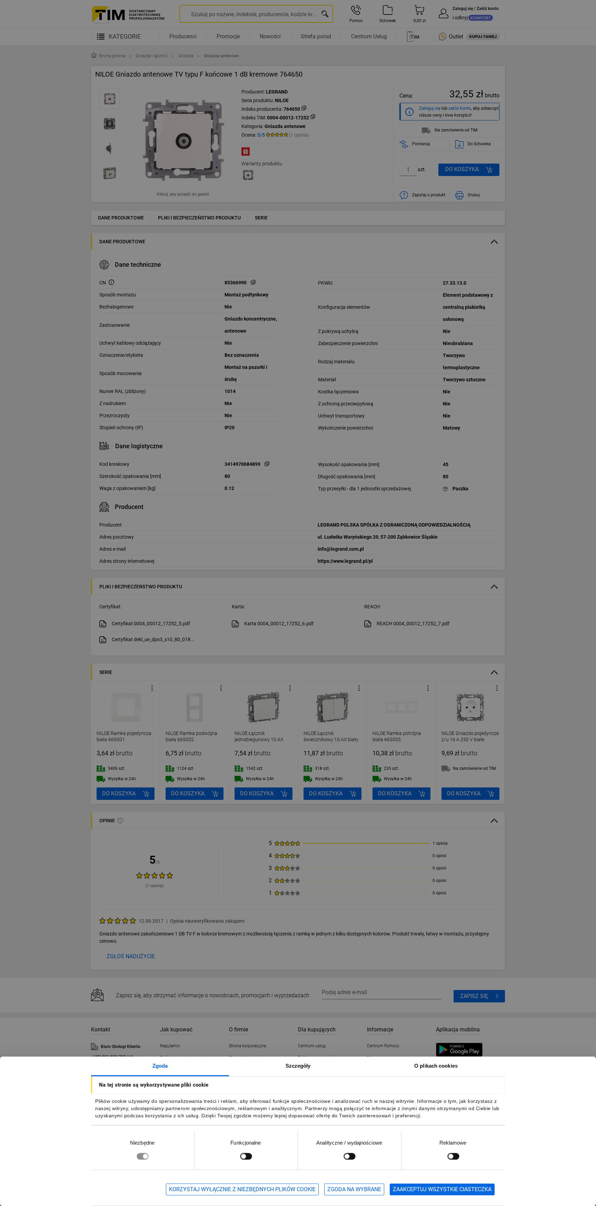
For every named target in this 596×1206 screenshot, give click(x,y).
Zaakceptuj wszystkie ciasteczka (442, 1189)
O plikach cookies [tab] (436, 1066)
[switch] (246, 1156)
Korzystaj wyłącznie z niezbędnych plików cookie (242, 1189)
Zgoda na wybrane (354, 1189)
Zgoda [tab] (160, 1066)
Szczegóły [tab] (298, 1066)
